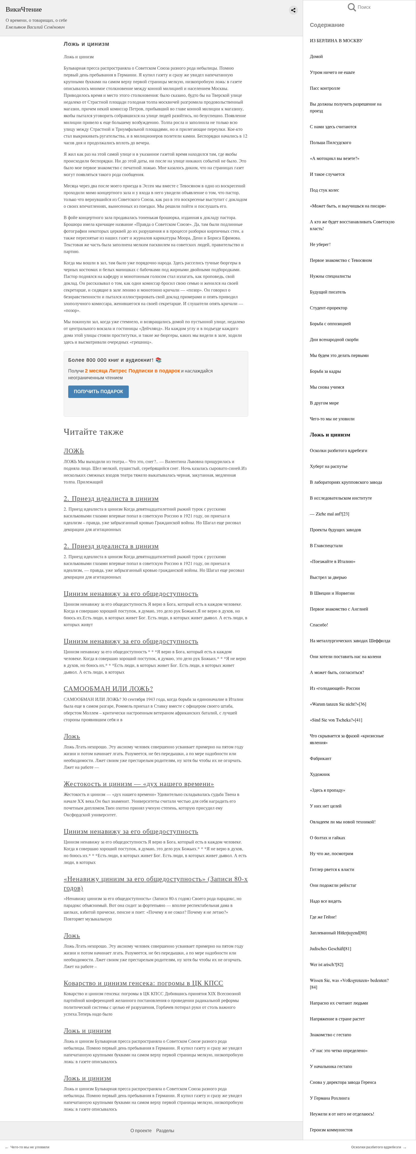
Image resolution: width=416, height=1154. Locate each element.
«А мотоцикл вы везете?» (334, 158)
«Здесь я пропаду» (327, 790)
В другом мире (324, 403)
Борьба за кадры (325, 371)
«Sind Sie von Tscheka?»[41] (336, 720)
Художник (320, 774)
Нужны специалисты (330, 276)
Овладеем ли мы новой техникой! (343, 822)
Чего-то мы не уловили (332, 418)
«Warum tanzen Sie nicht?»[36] (338, 704)
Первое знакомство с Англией (339, 609)
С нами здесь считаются (333, 126)
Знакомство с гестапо (330, 1034)
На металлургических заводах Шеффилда (350, 640)
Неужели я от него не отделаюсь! (342, 1114)
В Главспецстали (326, 545)
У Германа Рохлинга (329, 1098)
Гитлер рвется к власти (332, 869)
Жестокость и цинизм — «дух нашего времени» (139, 783)
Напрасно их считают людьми (339, 1003)
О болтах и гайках (327, 837)
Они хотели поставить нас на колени (345, 656)
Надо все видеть (325, 901)
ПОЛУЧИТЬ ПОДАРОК (98, 391)
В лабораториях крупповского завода (346, 482)
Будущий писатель (328, 292)
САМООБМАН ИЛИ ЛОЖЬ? (108, 688)
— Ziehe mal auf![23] (329, 514)
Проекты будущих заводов (335, 529)
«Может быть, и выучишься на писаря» (348, 206)
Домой (316, 56)
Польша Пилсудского (330, 142)
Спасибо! (319, 625)
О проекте (141, 1130)
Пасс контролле (325, 88)
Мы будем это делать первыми (339, 355)
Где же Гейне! (323, 917)
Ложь (72, 735)
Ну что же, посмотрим (331, 853)
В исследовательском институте (341, 498)
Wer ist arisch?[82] (326, 964)
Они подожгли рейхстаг (333, 885)
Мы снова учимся (327, 387)
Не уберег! (320, 244)
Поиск (358, 7)
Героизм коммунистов (331, 1129)
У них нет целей (326, 806)
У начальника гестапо (331, 1066)
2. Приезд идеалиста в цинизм (111, 498)
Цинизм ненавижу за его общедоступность (131, 593)
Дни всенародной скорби (334, 339)
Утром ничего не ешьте (332, 72)
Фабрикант (320, 758)
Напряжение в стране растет (337, 1019)
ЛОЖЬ (74, 450)
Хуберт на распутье (329, 466)
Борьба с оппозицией (330, 323)
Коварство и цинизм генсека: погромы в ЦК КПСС (143, 982)
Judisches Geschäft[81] (330, 948)
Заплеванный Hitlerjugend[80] (338, 932)
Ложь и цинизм (87, 1030)
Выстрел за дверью (328, 577)
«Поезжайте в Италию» (332, 561)
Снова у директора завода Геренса (343, 1082)
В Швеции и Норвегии (332, 593)
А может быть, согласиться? (337, 672)
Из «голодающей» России (335, 688)
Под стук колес (324, 190)
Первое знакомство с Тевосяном (341, 260)
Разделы (165, 1130)
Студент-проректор (328, 308)
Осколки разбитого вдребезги (338, 450)
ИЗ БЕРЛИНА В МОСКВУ (336, 40)
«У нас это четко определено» (339, 1050)
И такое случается (327, 174)
